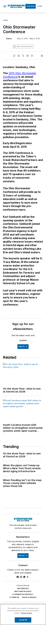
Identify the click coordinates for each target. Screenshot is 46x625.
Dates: (9, 38)
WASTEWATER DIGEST (23, 591)
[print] (42, 55)
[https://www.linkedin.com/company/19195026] (24, 577)
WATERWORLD (23, 588)
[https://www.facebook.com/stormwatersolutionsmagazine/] (17, 577)
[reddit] (27, 55)
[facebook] (14, 55)
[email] (32, 55)
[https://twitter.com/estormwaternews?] (27, 577)
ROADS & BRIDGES (29, 597)
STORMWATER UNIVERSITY (23, 594)
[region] (23, 614)
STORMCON (14, 597)
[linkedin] (18, 55)
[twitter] (23, 55)
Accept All (23, 620)
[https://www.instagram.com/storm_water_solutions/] (21, 577)
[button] (5, 6)
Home (5, 20)
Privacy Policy (26, 613)
